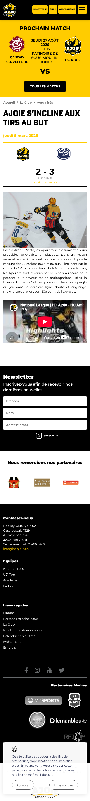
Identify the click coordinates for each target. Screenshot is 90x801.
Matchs (8, 613)
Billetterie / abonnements (22, 630)
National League (15, 569)
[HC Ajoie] (9, 9)
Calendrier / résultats (19, 636)
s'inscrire (51, 435)
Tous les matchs (45, 86)
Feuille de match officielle (45, 182)
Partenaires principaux (20, 619)
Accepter (23, 785)
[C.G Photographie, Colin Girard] (45, 220)
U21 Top (9, 575)
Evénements (12, 642)
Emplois (9, 648)
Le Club (26, 102)
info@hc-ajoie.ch (16, 549)
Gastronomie (67, 9)
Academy (10, 580)
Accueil (9, 102)
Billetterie (40, 9)
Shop (53, 9)
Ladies (8, 586)
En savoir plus (63, 785)
